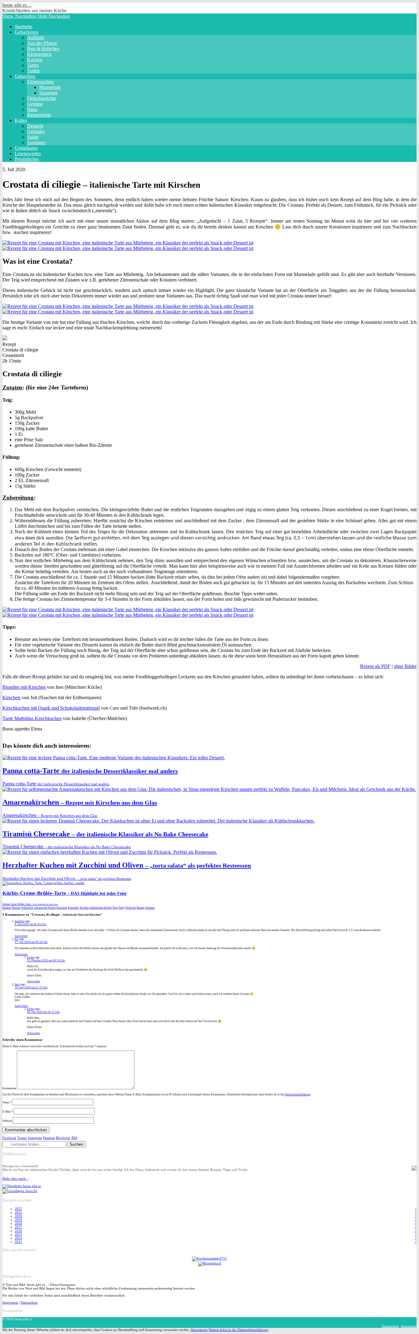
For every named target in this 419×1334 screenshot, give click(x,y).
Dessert (16, 907)
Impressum (10, 1302)
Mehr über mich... (15, 1178)
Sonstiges (48, 92)
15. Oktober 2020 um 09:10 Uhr (46, 960)
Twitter (22, 1138)
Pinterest (49, 1138)
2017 (18, 1227)
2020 (18, 1216)
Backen (6, 907)
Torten (33, 70)
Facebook (9, 1138)
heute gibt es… (17, 5)
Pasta (32, 109)
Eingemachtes (40, 81)
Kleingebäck (39, 54)
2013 (18, 1242)
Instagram (35, 1138)
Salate (33, 137)
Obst (115, 907)
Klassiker (73, 907)
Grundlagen (26, 148)
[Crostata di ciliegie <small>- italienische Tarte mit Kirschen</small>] (127, 242)
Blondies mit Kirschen (24, 687)
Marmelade (50, 87)
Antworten (21, 935)
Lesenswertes (28, 153)
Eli (16, 939)
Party (122, 907)
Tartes (33, 65)
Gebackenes (26, 32)
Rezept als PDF (375, 666)
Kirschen (61, 907)
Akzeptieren (199, 1330)
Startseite (23, 26)
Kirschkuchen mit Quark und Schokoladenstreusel (51, 708)
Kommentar (9, 1088)
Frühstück (27, 907)
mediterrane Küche (101, 907)
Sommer (150, 907)
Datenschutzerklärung (298, 1094)
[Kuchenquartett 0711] (209, 1258)
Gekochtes (25, 76)
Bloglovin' (63, 1138)
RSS (74, 1138)
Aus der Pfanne (42, 43)
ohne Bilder (405, 666)
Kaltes (21, 120)
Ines (17, 984)
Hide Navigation (54, 16)
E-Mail (7, 1111)
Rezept (140, 907)
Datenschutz (29, 1302)
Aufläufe (35, 37)
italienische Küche (45, 907)
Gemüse (35, 103)
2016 (18, 1230)
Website (7, 1120)
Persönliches (27, 159)
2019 (18, 1219)
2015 (18, 1234)
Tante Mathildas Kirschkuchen (32, 718)
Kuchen (34, 59)
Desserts (35, 125)
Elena (30, 957)
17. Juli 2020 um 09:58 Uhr (31, 942)
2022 (18, 1208)
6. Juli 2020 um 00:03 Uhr (30, 924)
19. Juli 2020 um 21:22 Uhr (31, 987)
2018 (18, 1223)
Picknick (130, 907)
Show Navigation (19, 16)
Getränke (36, 131)
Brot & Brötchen (43, 48)
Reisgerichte (39, 114)
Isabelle (19, 921)
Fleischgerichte (41, 98)
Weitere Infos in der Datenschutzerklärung (238, 1330)
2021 (18, 1212)
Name (6, 1102)
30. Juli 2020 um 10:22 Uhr (43, 1012)
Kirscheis (11, 697)
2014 (18, 1238)
